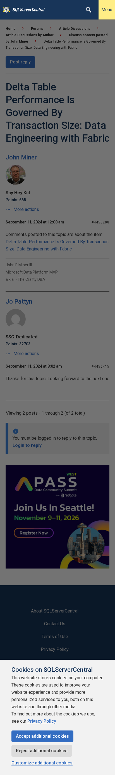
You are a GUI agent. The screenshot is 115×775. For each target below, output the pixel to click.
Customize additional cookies (42, 763)
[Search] (89, 9)
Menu (106, 9)
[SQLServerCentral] (5, 9)
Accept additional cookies (42, 736)
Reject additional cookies (42, 750)
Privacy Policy (41, 721)
